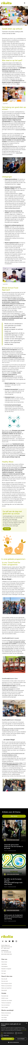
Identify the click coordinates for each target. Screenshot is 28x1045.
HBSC (18, 83)
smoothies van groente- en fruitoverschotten (13, 728)
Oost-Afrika (4, 1017)
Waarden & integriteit (6, 968)
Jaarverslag (4, 964)
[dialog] (14, 1033)
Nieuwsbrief (4, 990)
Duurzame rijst (4, 995)
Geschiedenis (4, 966)
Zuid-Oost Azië (4, 1015)
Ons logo (3, 973)
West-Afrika (4, 1019)
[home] (6, 3)
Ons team (3, 971)
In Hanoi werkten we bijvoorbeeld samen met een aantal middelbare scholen (13, 754)
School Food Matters (20, 129)
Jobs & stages (4, 1007)
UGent (18, 184)
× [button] (26, 1023)
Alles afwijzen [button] (21, 1038)
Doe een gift (4, 978)
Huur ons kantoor (5, 1005)
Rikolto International (6, 1012)
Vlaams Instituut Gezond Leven (9, 146)
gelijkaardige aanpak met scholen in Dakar (12, 763)
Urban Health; (19, 152)
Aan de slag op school (6, 983)
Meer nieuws (14, 816)
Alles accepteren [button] (7, 1038)
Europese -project (12, 764)
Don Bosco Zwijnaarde (7, 688)
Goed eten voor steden (6, 1000)
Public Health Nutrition (19, 121)
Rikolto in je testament (6, 985)
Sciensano (7, 239)
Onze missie (4, 961)
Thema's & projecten (6, 1002)
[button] (25, 3)
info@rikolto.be (4, 950)
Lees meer (6, 528)
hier (8, 504)
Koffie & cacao (4, 998)
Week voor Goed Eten (6, 988)
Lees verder (24, 1030)
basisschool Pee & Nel (7, 648)
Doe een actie (4, 981)
